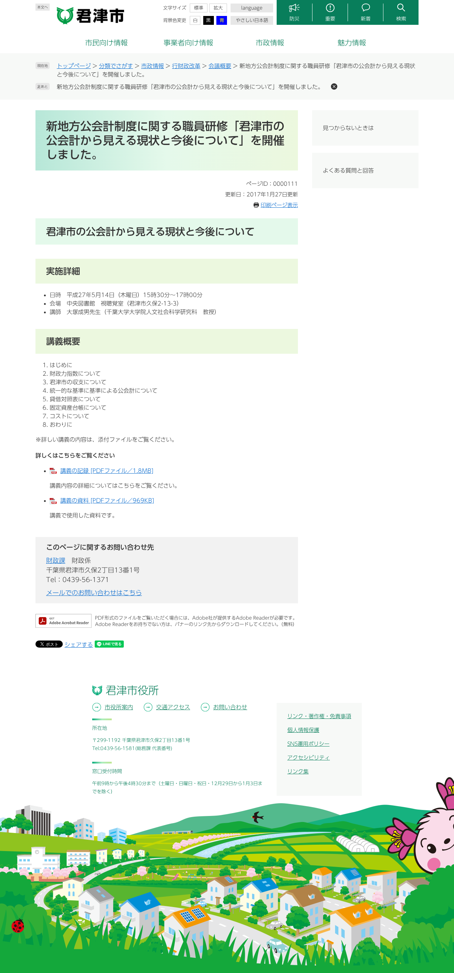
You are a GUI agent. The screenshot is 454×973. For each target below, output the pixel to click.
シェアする (79, 645)
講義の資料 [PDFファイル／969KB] (107, 500)
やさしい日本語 (252, 20)
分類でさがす (116, 66)
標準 (198, 8)
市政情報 (270, 42)
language (251, 8)
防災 (294, 18)
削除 (334, 86)
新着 (366, 18)
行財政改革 (186, 66)
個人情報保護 (303, 730)
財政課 (55, 560)
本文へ (42, 7)
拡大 (218, 8)
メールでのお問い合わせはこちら (94, 592)
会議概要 (220, 66)
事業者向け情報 (188, 42)
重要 (330, 18)
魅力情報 (352, 42)
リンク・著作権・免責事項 (319, 716)
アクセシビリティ (308, 757)
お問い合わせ (230, 707)
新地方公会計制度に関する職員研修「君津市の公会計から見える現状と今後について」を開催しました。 (190, 87)
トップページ (74, 66)
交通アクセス (173, 707)
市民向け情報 (106, 42)
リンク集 (298, 771)
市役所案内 (119, 707)
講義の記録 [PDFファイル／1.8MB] (107, 471)
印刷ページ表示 (279, 205)
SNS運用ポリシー (308, 743)
